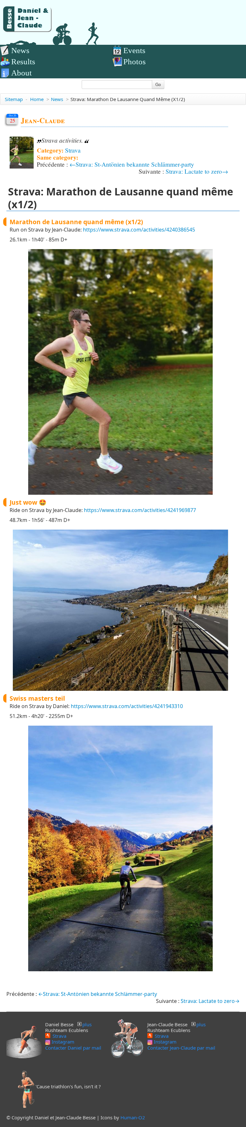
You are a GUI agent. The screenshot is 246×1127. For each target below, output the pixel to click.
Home (37, 99)
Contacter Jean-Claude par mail (181, 1047)
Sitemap (14, 99)
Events (134, 50)
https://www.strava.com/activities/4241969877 (140, 510)
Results (23, 61)
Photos (134, 61)
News (20, 50)
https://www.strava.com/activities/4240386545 (139, 229)
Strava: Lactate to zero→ (197, 171)
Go (158, 84)
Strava (73, 150)
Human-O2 (132, 1117)
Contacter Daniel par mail (73, 1047)
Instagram (62, 1041)
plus (87, 1024)
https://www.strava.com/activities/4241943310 (127, 706)
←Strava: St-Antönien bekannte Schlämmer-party (132, 164)
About (21, 72)
